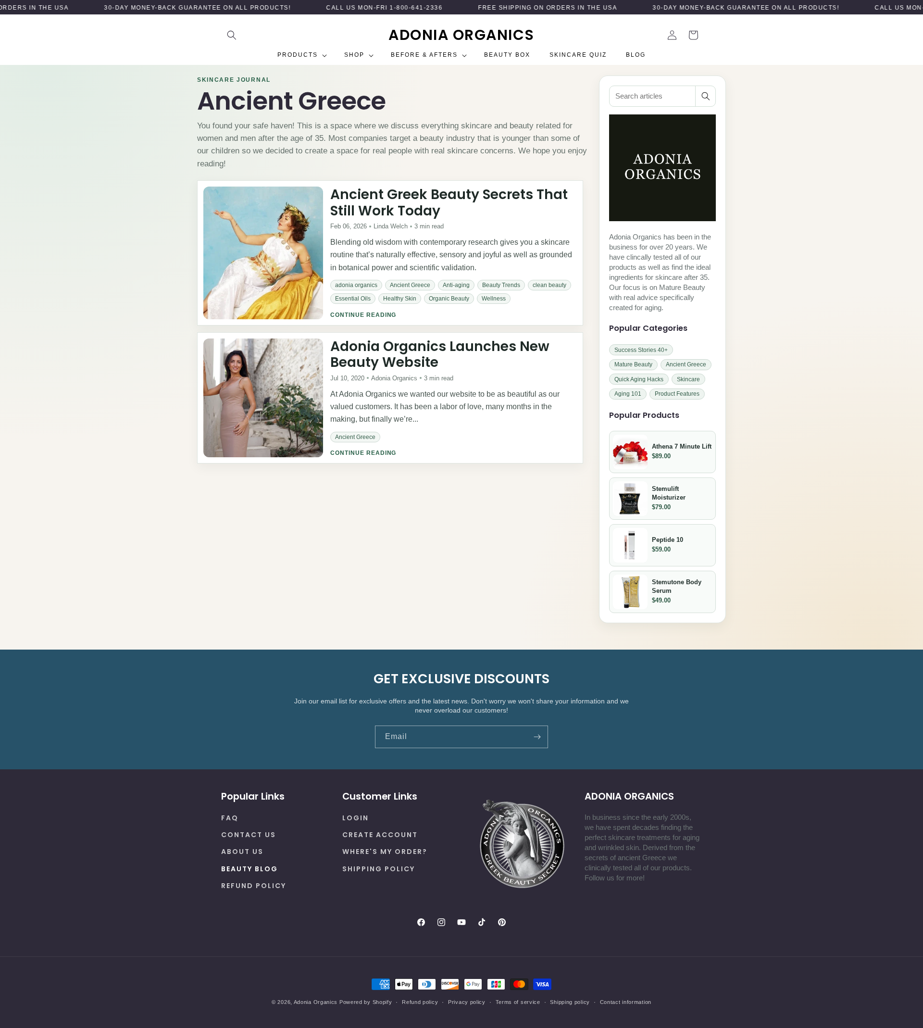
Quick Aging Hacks (638, 379)
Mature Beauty (633, 364)
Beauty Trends (501, 285)
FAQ (229, 818)
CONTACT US (248, 835)
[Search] (705, 96)
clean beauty (549, 285)
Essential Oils (353, 298)
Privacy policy (467, 1001)
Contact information (625, 1001)
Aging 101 (627, 393)
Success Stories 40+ (641, 349)
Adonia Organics (316, 1002)
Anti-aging (456, 285)
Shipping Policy (378, 868)
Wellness (494, 298)
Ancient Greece (410, 285)
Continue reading (363, 314)
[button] (231, 35)
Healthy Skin (399, 298)
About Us (242, 851)
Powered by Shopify (365, 1002)
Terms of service (518, 1001)
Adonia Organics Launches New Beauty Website (439, 354)
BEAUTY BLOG (249, 868)
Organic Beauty (449, 298)
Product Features (677, 393)
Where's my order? (384, 851)
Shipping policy (570, 1001)
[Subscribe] (537, 737)
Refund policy (253, 885)
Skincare (688, 379)
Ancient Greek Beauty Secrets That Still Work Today (449, 203)
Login (355, 818)
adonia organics (356, 285)
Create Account (380, 835)
